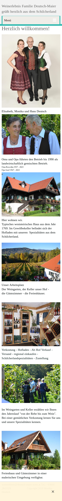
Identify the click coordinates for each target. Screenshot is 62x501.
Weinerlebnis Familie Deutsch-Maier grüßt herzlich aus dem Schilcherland (29, 9)
